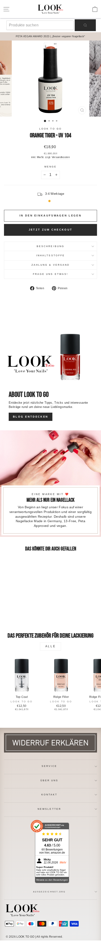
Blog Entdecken (30, 416)
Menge (50, 166)
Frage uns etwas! (50, 274)
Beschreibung (50, 246)
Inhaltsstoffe (50, 255)
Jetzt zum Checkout (50, 229)
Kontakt (49, 794)
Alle (50, 646)
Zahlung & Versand (50, 265)
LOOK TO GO (50, 128)
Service (49, 766)
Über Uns (49, 780)
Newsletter (49, 809)
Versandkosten (61, 157)
